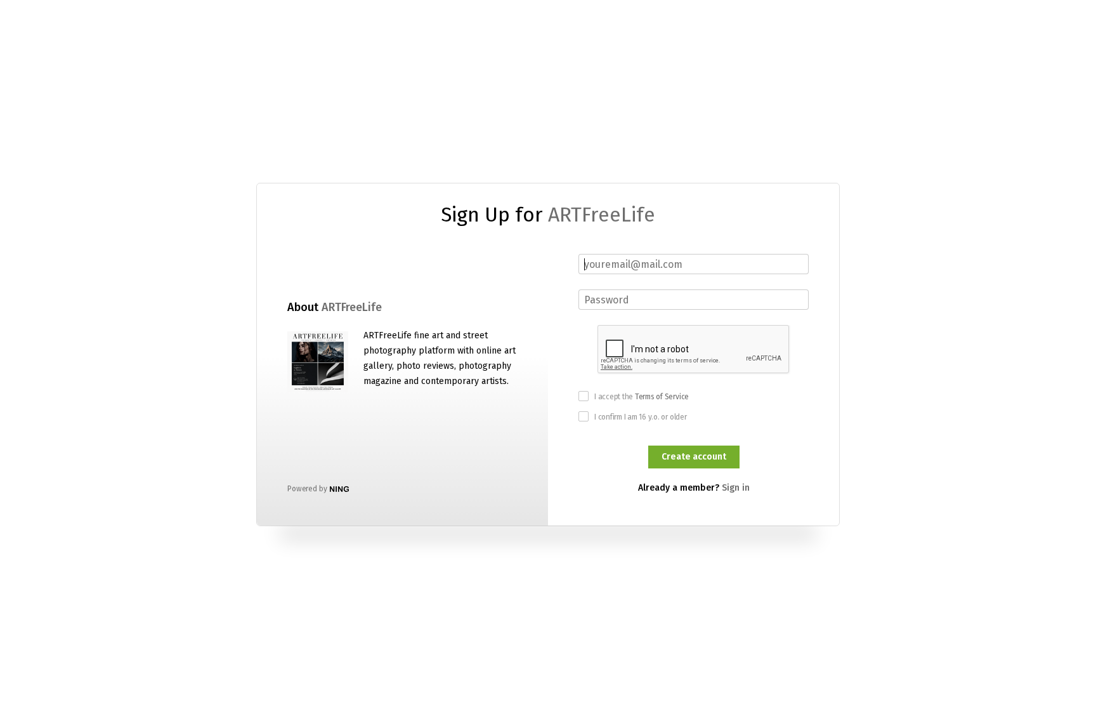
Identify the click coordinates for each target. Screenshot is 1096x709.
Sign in (736, 487)
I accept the (641, 396)
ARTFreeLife (601, 214)
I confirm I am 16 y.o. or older (640, 417)
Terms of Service (662, 396)
